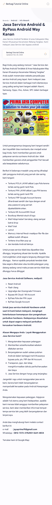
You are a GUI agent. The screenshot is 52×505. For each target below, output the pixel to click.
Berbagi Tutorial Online (17, 4)
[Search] (48, 4)
